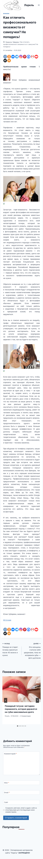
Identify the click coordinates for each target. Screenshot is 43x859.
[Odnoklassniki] (9, 56)
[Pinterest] (24, 56)
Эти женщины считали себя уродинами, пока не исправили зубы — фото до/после (32, 651)
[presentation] (21, 689)
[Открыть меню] (39, 5)
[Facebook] (28, 56)
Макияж (6, 13)
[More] (9, 60)
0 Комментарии (25, 716)
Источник (7, 620)
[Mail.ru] (5, 56)
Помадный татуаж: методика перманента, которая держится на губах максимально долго (21, 709)
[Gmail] (32, 56)
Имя (6, 783)
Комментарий (10, 754)
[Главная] (4, 42)
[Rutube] (5, 60)
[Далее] (37, 700)
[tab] (17, 725)
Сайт (6, 802)
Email (7, 793)
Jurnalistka (8, 50)
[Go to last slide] (5, 700)
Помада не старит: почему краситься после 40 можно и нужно (10, 649)
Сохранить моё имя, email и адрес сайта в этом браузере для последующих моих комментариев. (21, 810)
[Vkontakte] (13, 56)
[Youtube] (36, 56)
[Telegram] (17, 56)
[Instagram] (20, 56)
